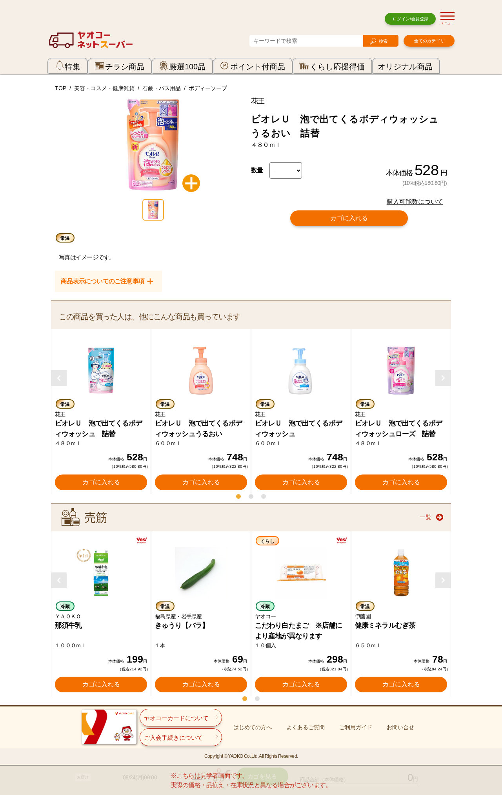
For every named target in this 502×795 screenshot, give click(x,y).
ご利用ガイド (355, 727)
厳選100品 (187, 66)
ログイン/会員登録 (410, 18)
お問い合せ (400, 727)
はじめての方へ (252, 727)
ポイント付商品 (257, 66)
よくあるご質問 (305, 727)
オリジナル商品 (405, 66)
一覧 (425, 517)
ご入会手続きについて (173, 737)
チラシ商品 (124, 66)
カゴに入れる (349, 218)
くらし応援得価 (337, 66)
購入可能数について (415, 201)
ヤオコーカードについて (176, 718)
